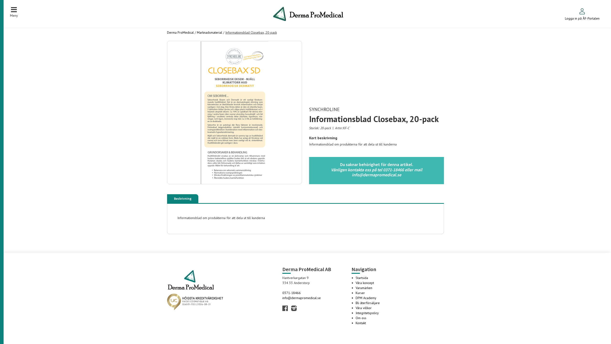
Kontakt (361, 323)
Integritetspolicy (367, 313)
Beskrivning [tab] (182, 198)
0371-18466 (291, 293)
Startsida (362, 278)
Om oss (361, 318)
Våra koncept (365, 283)
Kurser (360, 293)
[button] (14, 12)
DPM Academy (366, 298)
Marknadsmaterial (209, 32)
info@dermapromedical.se (301, 298)
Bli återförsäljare (368, 303)
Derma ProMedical (180, 32)
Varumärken (364, 288)
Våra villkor (364, 308)
